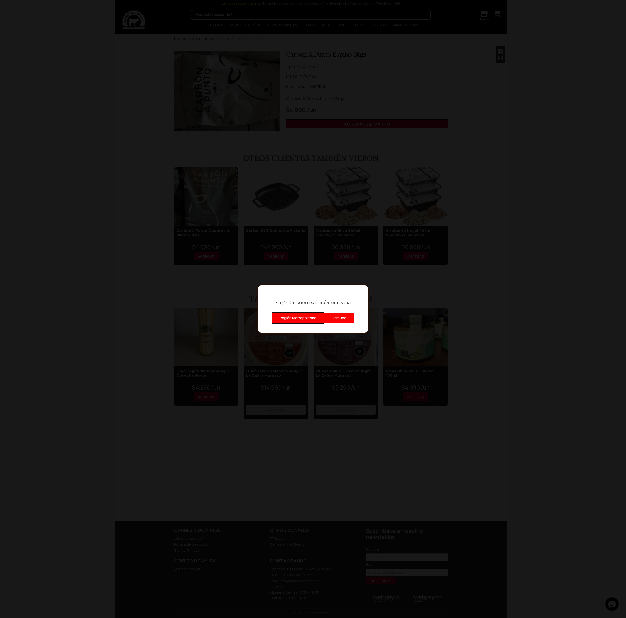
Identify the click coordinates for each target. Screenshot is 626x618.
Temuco (339, 317)
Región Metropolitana (298, 317)
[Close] (363, 290)
